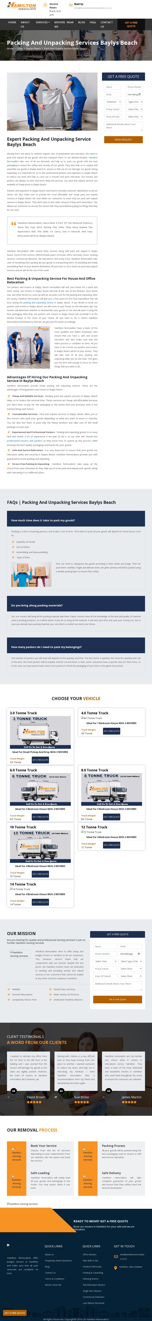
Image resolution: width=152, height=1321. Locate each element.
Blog (47, 1266)
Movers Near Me (53, 1284)
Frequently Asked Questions (58, 1260)
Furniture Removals (92, 1266)
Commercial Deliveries (93, 1297)
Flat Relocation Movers (94, 1284)
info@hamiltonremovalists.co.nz (132, 1256)
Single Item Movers (92, 1290)
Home (10, 48)
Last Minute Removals (93, 1303)
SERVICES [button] (42, 22)
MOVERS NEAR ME (63, 24)
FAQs (93, 22)
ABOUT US (25, 24)
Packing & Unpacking (93, 1272)
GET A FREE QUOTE (131, 24)
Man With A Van (90, 1260)
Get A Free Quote (117, 999)
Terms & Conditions (54, 1278)
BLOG (81, 22)
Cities (20, 48)
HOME (12, 22)
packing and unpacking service (38, 302)
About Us (49, 1254)
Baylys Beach (33, 48)
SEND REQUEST (123, 139)
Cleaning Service (90, 1278)
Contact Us (50, 1272)
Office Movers (89, 1254)
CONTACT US (107, 24)
